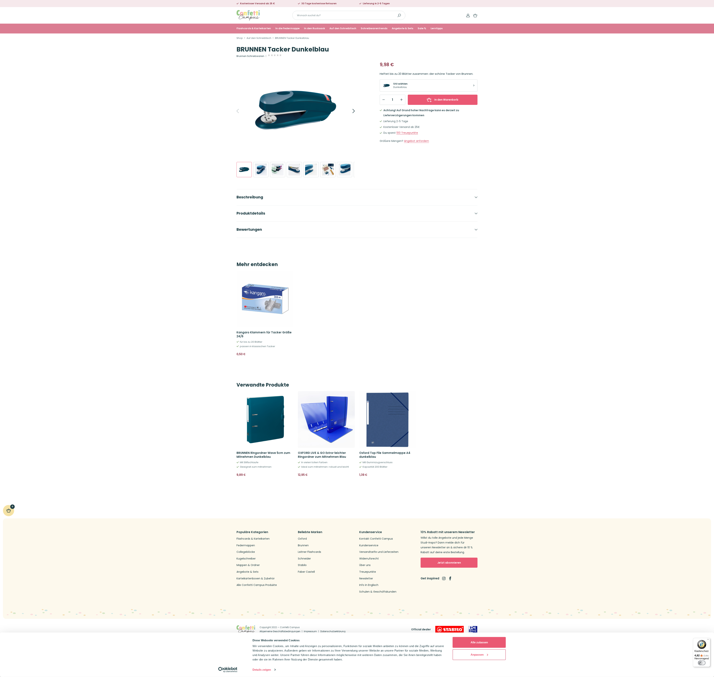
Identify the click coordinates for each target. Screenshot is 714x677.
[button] (289, 354)
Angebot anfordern (416, 141)
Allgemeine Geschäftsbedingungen (280, 631)
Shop (240, 38)
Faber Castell (306, 572)
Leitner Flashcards (309, 552)
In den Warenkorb (446, 100)
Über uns (365, 565)
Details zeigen (262, 669)
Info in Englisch (368, 585)
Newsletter (366, 578)
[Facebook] (450, 578)
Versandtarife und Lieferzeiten (378, 552)
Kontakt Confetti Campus (376, 539)
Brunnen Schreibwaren (250, 56)
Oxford (302, 539)
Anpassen (477, 654)
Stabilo (302, 565)
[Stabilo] (449, 629)
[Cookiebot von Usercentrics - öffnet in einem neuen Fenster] (228, 670)
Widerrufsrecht (369, 558)
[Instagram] (444, 578)
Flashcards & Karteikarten (254, 28)
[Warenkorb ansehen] (475, 15)
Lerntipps (437, 28)
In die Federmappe (287, 28)
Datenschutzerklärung (332, 631)
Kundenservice (368, 545)
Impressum (310, 631)
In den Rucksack (314, 28)
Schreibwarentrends (374, 28)
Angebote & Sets (402, 28)
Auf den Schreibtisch (342, 28)
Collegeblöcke (246, 552)
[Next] (349, 111)
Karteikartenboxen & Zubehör (256, 578)
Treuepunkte (407, 133)
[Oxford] (472, 629)
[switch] (701, 663)
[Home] (248, 15)
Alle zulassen (479, 642)
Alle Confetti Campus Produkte (257, 585)
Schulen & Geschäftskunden (377, 592)
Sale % (422, 28)
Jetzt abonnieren (449, 563)
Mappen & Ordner (248, 565)
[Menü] (708, 640)
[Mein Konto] (468, 15)
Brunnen (303, 545)
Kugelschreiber (246, 558)
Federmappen (246, 545)
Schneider (304, 558)
